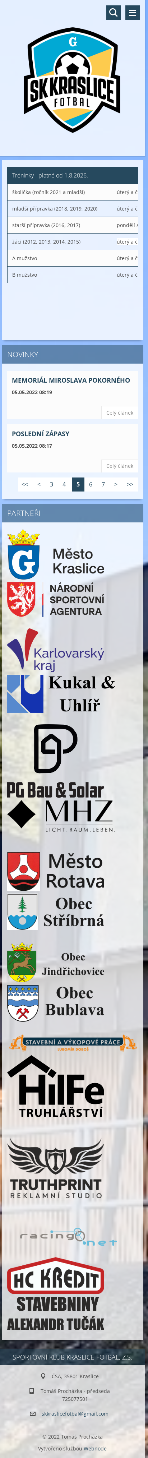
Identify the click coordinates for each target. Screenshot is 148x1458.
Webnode (95, 1448)
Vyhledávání (113, 12)
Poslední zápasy (40, 433)
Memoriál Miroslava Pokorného (71, 380)
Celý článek (119, 412)
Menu (132, 12)
